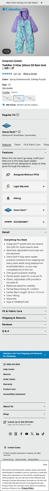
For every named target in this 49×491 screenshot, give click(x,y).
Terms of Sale (21, 459)
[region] (24, 30)
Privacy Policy (33, 459)
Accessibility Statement (14, 394)
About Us (8, 406)
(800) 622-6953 (13, 364)
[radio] (7, 98)
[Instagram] (10, 434)
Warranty (7, 384)
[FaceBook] (21, 434)
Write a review (30, 73)
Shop (6, 414)
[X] (32, 434)
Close (45, 464)
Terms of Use (8, 459)
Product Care (9, 389)
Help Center (8, 369)
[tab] (6, 92)
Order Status (9, 379)
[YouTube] (26, 434)
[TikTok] (43, 434)
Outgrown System (12, 60)
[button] (17, 114)
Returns (7, 374)
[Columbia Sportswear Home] (11, 9)
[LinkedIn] (37, 434)
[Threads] (16, 434)
